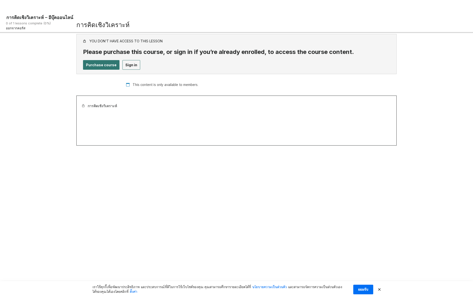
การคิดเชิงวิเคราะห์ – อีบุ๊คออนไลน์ (39, 17)
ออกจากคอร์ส (15, 28)
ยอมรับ (363, 289)
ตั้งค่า (133, 292)
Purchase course (101, 65)
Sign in (131, 65)
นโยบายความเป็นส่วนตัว (269, 287)
